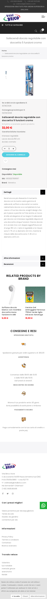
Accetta (16, 596)
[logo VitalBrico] (12, 17)
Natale (4, 574)
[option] (6, 72)
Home (4, 51)
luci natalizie (7, 565)
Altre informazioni (37, 596)
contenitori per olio (10, 520)
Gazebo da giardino (10, 517)
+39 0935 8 (14, 1)
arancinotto (7, 571)
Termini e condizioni (10, 540)
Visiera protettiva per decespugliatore (18, 511)
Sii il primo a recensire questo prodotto (18, 124)
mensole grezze (8, 568)
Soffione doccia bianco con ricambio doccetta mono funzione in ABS (11, 311)
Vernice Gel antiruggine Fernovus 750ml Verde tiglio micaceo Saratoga (35, 311)
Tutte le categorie (14, 25)
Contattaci (6, 542)
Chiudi (25, 596)
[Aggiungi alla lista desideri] (5, 160)
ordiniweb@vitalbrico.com (26, 4)
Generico (12, 182)
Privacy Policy (7, 537)
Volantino (6, 562)
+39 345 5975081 (33, 1)
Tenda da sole (8, 514)
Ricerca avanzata (9, 546)
